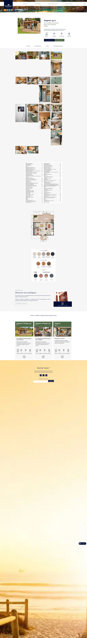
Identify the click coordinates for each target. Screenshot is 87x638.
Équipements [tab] (38, 46)
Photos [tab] (28, 46)
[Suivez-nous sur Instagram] (79, 1)
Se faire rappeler (59, 40)
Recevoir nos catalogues (21, 303)
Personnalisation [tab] (58, 46)
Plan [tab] (47, 46)
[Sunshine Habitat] (8, 5)
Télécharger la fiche (49, 40)
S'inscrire (51, 380)
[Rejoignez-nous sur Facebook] (81, 1)
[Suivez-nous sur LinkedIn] (83, 1)
